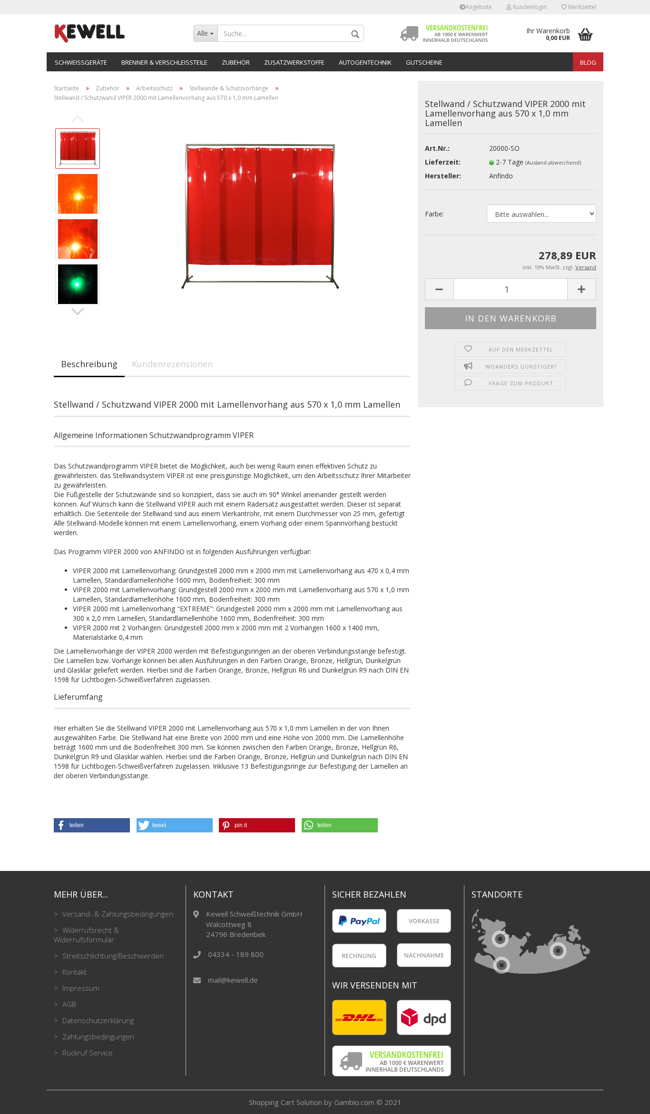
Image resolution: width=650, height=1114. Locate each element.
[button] (92, 825)
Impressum (79, 988)
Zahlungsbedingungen (97, 1036)
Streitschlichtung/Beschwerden (112, 955)
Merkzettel (581, 7)
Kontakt (73, 972)
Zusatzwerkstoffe (294, 62)
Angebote (478, 7)
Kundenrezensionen (172, 364)
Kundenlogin (529, 7)
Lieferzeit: (443, 161)
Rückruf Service (86, 1052)
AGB (68, 1004)
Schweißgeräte (81, 62)
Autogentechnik (365, 62)
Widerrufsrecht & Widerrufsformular (86, 934)
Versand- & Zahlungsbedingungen (116, 914)
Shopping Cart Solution (285, 1102)
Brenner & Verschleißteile (164, 62)
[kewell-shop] (116, 33)
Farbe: (434, 213)
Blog (588, 62)
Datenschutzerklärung (97, 1020)
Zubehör (236, 62)
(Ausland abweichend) (553, 162)
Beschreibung (89, 364)
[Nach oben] (624, 1099)
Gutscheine (424, 62)
